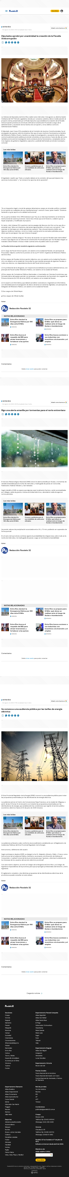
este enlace (28, 875)
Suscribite (55, 11)
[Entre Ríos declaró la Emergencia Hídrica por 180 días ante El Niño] (5, 322)
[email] (15, 42)
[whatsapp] (6, 42)
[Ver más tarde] (2, 42)
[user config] (61, 10)
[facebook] (9, 42)
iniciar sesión (30, 369)
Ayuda (44, 1168)
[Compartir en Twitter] (12, 42)
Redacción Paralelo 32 (20, 308)
